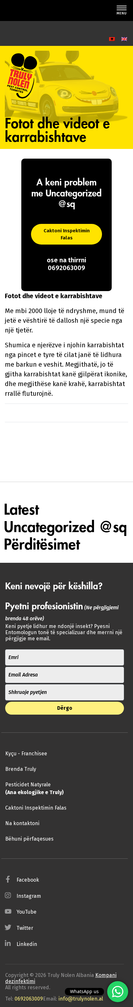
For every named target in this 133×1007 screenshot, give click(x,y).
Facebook (27, 880)
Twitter (24, 928)
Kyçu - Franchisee (26, 753)
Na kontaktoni (22, 823)
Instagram (28, 896)
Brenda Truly (20, 769)
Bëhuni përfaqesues (29, 839)
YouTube (26, 912)
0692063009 (29, 999)
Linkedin (26, 944)
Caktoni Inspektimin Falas (67, 234)
